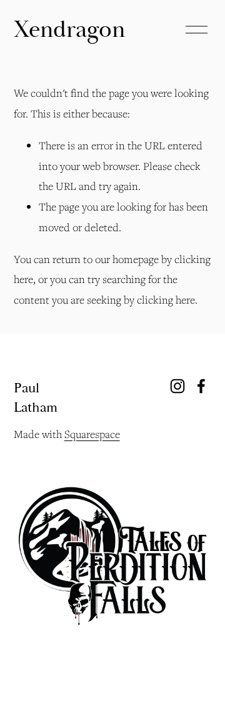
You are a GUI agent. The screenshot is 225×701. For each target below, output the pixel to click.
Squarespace (92, 434)
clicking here (166, 299)
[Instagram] (177, 386)
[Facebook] (201, 386)
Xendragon (69, 29)
